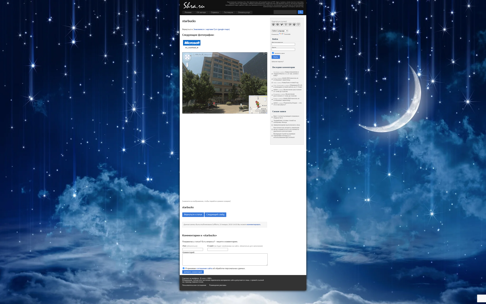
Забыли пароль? (278, 61)
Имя (190, 246)
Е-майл (235, 246)
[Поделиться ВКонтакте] (273, 24)
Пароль (274, 47)
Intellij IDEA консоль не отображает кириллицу (286, 79)
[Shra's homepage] (195, 5)
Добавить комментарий (193, 272)
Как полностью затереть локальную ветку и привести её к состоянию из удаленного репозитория (286, 129)
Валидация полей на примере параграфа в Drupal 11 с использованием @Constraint (284, 135)
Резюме (188, 12)
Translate (287, 34)
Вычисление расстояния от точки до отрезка (287, 90)
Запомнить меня (279, 53)
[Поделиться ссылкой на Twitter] (282, 24)
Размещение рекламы (217, 285)
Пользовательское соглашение (194, 285)
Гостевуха (228, 12)
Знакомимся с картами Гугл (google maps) (211, 29)
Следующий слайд (215, 214)
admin (276, 90)
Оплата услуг (244, 12)
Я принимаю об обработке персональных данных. (215, 268)
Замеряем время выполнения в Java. (287, 125)
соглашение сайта (204, 268)
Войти (276, 57)
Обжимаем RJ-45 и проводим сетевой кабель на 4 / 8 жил (288, 86)
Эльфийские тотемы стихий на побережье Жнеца (285, 121)
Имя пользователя (277, 42)
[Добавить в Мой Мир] (290, 24)
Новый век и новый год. (290, 82)
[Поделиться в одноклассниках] (286, 24)
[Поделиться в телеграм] (294, 24)
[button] (300, 12)
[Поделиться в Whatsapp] (298, 24)
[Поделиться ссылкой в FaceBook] (277, 24)
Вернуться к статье (193, 214)
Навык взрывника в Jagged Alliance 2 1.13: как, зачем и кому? (286, 73)
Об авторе (201, 12)
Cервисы (215, 12)
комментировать (253, 225)
